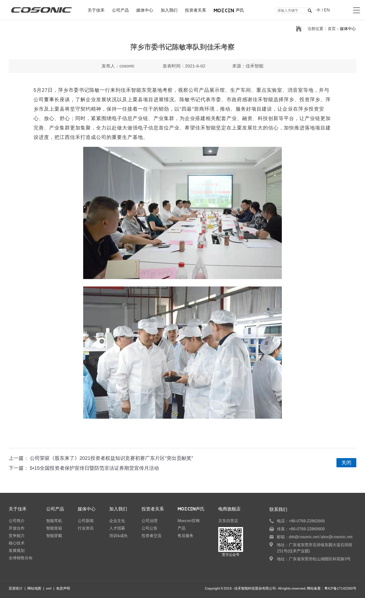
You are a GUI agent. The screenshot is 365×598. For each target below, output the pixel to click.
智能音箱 (54, 528)
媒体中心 (144, 9)
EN (327, 10)
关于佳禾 (96, 9)
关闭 (346, 462)
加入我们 (169, 9)
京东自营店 (228, 521)
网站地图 (34, 588)
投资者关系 (195, 9)
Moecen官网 (189, 521)
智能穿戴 (54, 536)
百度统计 (16, 588)
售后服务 (185, 536)
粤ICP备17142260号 (340, 588)
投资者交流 (151, 536)
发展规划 (17, 550)
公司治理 (149, 521)
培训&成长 (118, 536)
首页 (332, 29)
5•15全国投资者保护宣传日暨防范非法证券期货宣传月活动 (94, 468)
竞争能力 (17, 536)
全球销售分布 (21, 558)
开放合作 (17, 528)
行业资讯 (86, 528)
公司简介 (17, 521)
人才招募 (117, 528)
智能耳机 (54, 521)
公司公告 (149, 528)
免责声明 (63, 588)
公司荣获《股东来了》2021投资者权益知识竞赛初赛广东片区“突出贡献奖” (111, 458)
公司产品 (120, 9)
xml (48, 588)
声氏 (240, 9)
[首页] (298, 28)
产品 (181, 528)
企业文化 (117, 521)
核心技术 (17, 543)
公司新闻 (86, 521)
